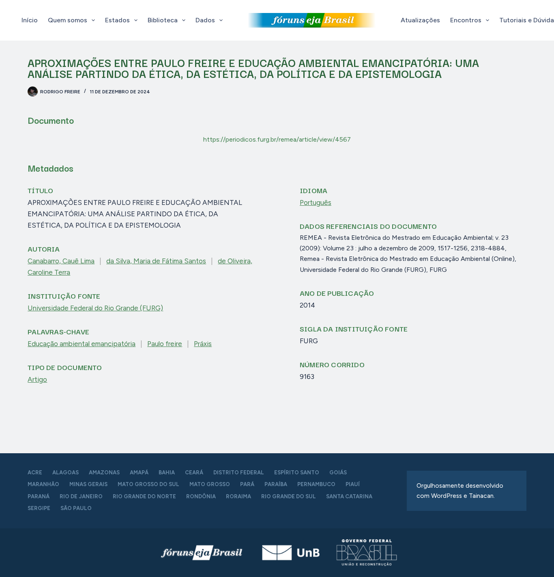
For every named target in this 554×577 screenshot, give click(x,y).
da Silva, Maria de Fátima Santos (156, 261)
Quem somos (67, 20)
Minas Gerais (88, 484)
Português (315, 202)
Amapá (139, 472)
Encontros (465, 20)
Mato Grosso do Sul (148, 484)
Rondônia (201, 496)
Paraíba (275, 484)
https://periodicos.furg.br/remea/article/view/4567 (277, 139)
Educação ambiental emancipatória (81, 344)
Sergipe (39, 508)
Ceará (194, 472)
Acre (35, 472)
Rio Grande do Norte (144, 496)
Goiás (338, 472)
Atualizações (420, 20)
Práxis (203, 344)
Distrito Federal (238, 472)
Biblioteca (163, 20)
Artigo (37, 379)
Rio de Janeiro (81, 496)
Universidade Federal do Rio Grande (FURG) (95, 308)
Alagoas (65, 472)
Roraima (238, 496)
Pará (247, 484)
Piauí (353, 484)
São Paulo (76, 508)
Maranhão (43, 484)
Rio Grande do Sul (288, 496)
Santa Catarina (349, 496)
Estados (117, 20)
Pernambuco (316, 484)
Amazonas (104, 472)
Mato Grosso (209, 484)
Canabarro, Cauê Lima (61, 261)
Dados (205, 20)
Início (29, 20)
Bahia (167, 472)
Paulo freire (164, 344)
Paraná (38, 496)
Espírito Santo (296, 472)
